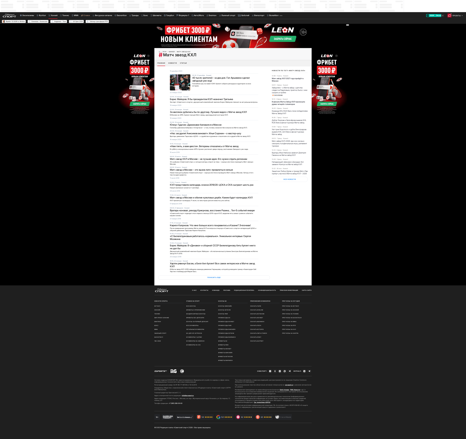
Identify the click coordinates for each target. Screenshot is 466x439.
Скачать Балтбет (257, 341)
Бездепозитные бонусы (195, 314)
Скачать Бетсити (257, 329)
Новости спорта (161, 301)
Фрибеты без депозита (195, 317)
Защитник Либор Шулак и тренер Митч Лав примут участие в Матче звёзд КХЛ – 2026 (290, 172)
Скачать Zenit (255, 337)
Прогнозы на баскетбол (292, 317)
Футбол (157, 306)
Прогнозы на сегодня (291, 301)
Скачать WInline (256, 310)
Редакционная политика (244, 290)
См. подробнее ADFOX (262, 402)
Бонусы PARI (223, 314)
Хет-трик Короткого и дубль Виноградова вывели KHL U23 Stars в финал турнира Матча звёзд (289, 131)
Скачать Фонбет (256, 317)
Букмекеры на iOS (193, 345)
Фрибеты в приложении (195, 310)
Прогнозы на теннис (290, 314)
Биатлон (157, 321)
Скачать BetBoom (257, 314)
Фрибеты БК (222, 341)
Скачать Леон (255, 325)
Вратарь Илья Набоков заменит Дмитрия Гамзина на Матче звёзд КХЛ (289, 154)
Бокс (156, 325)
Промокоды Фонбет (226, 321)
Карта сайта (307, 290)
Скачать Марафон (257, 321)
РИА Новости (295, 390)
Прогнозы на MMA (289, 321)
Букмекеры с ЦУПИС (194, 337)
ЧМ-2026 (157, 341)
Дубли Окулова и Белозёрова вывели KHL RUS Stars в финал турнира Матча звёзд (289, 121)
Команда (216, 290)
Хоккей (157, 310)
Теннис (157, 314)
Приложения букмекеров (260, 301)
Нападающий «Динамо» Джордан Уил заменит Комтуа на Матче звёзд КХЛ (288, 163)
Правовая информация (289, 290)
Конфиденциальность (267, 290)
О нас (194, 290)
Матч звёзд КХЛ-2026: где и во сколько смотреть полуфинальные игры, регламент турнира (289, 143)
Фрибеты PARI (223, 345)
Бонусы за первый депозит (197, 321)
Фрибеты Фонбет (224, 348)
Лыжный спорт (160, 333)
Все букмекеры (192, 325)
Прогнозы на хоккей (290, 310)
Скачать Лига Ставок (258, 333)
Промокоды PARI (225, 325)
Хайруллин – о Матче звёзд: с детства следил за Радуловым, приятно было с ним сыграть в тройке (289, 90)
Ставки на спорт (193, 301)
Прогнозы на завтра (290, 333)
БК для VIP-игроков (194, 333)
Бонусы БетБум (224, 310)
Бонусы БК (222, 301)
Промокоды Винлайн (226, 329)
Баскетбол (158, 337)
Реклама (226, 290)
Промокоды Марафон (227, 337)
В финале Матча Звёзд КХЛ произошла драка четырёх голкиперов (288, 103)
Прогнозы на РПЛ (289, 325)
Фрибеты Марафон (225, 360)
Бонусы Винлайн (225, 306)
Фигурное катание (161, 317)
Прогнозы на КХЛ (289, 329)
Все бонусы (191, 306)
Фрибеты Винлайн (225, 352)
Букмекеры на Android (195, 341)
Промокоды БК (224, 317)
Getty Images (284, 390)
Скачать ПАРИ (255, 306)
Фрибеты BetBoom (225, 356)
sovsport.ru (289, 385)
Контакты (204, 290)
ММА (156, 329)
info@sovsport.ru (188, 395)
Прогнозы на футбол (290, 306)
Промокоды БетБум (226, 333)
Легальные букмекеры (195, 329)
